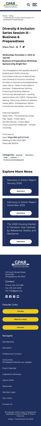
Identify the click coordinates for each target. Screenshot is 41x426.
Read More (21, 191)
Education (29, 155)
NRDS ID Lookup (20, 319)
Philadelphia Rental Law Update (17, 362)
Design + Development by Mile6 (20, 419)
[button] (35, 4)
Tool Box (20, 311)
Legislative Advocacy (11, 374)
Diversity (19, 155)
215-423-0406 (15, 288)
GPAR (5, 157)
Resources (7, 386)
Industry (14, 157)
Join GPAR (7, 398)
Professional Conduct (12, 354)
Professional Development (13, 160)
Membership (8, 342)
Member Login (9, 392)
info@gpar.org (15, 291)
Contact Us (7, 404)
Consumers (7, 360)
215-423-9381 (17, 285)
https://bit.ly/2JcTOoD (18, 137)
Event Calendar (9, 368)
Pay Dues (20, 327)
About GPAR (8, 380)
